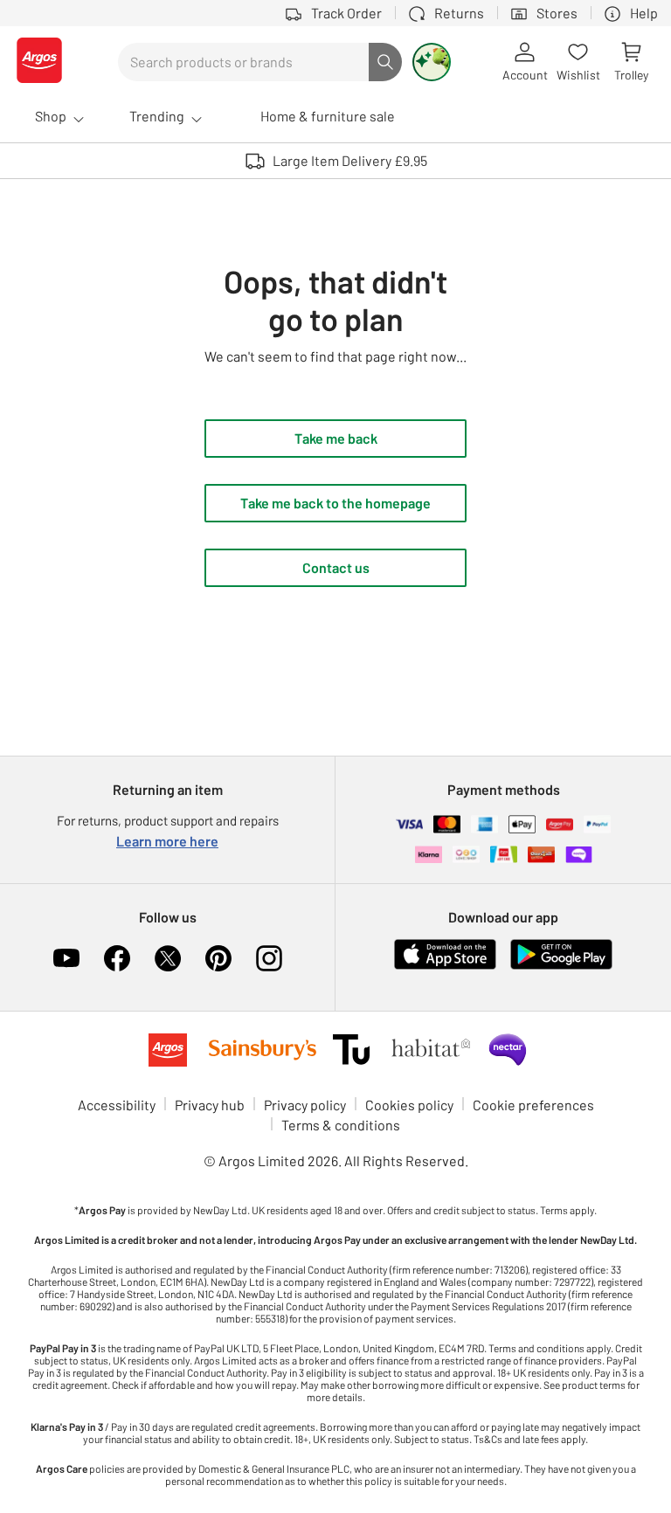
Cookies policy (409, 1104)
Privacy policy (305, 1104)
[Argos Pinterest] (218, 958)
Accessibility (117, 1104)
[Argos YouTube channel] (66, 958)
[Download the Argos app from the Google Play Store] (561, 965)
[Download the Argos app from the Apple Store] (445, 965)
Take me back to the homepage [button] (335, 502)
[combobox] (243, 62)
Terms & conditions (340, 1124)
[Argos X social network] (168, 958)
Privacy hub (210, 1104)
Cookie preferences (533, 1104)
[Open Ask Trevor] (431, 62)
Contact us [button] (336, 567)
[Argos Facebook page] (117, 958)
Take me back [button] (335, 438)
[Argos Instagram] (269, 958)
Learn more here (167, 840)
